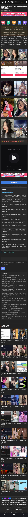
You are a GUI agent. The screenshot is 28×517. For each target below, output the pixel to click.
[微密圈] (19, 23)
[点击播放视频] (14, 158)
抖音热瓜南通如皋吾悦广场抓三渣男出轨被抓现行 (12, 373)
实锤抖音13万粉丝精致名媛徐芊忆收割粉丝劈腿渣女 (13, 340)
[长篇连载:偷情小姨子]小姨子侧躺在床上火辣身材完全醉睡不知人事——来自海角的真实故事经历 (14, 295)
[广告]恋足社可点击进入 (7, 252)
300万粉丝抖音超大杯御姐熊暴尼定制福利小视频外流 (13, 475)
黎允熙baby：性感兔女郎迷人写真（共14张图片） (14, 222)
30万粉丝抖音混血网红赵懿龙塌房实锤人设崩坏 (12, 492)
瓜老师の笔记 (9, 2)
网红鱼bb (6, 10)
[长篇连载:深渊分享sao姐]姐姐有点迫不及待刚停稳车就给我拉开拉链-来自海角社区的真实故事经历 (14, 300)
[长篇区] (8, 23)
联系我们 (17, 512)
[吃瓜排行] (3, 23)
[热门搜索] (24, 23)
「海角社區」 (11, 27)
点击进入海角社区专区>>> (7, 192)
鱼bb (10, 10)
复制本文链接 (14, 182)
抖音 (2, 10)
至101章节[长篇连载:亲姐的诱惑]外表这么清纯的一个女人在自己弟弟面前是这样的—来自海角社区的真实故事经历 (14, 246)
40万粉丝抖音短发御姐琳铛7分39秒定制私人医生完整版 (14, 357)
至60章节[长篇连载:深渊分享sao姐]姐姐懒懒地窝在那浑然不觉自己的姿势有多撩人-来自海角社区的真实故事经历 (14, 281)
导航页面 (21, 512)
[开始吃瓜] (14, 23)
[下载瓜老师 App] (22, 2)
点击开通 (21, 141)
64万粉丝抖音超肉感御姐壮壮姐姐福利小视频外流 (12, 406)
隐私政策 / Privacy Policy (9, 512)
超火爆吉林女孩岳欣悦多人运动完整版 (11, 219)
